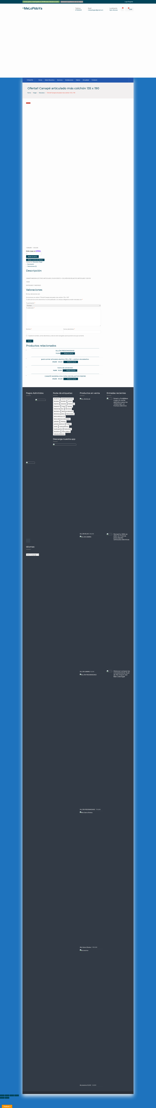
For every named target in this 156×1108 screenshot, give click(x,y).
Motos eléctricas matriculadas (62, 419)
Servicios (60, 80)
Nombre (29, 329)
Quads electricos (63, 426)
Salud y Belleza (66, 431)
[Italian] (36, 552)
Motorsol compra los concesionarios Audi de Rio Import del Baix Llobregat (121, 673)
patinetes (56, 421)
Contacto (94, 80)
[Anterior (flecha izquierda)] (2, 1098)
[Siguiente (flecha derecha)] (7, 1098)
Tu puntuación (30, 303)
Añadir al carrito (32, 256)
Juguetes (69, 406)
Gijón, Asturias (114, 10)
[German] (34, 552)
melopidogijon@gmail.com (95, 10)
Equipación (57, 406)
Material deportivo (58, 409)
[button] (19, 42)
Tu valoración (30, 308)
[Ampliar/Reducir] (2, 1095)
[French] (32, 552)
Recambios (57, 431)
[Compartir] (12, 1095)
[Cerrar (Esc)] (16, 1095)
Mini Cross (68, 409)
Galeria (78, 80)
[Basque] (27, 552)
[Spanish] (39, 552)
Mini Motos (57, 411)
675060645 (78, 10)
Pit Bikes (68, 424)
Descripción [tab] (30, 264)
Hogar (35, 93)
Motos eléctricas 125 (59, 416)
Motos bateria (70, 414)
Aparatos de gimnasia (67, 398)
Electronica (71, 403)
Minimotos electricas (67, 411)
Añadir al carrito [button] (68, 353)
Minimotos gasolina (59, 414)
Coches (70, 401)
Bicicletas (56, 401)
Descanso (42, 93)
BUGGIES (63, 401)
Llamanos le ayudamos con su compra (72, 1)
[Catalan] (29, 552)
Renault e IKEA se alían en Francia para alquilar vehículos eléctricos (121, 536)
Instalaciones (69, 80)
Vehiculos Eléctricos (59, 434)
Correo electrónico (69, 329)
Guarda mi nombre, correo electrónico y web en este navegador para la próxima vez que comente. (56, 335)
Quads (55, 426)
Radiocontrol (67, 429)
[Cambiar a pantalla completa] (7, 1095)
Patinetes (63, 421)
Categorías (30, 80)
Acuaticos (56, 398)
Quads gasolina (58, 429)
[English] (30, 552)
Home (40, 80)
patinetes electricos (59, 424)
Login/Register (129, 1)
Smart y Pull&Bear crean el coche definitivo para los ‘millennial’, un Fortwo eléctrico (120, 402)
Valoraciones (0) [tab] (32, 266)
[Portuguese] (38, 552)
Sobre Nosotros (49, 80)
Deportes (56, 403)
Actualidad (86, 80)
